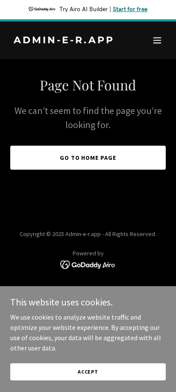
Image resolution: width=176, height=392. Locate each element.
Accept (88, 371)
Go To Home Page (88, 158)
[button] (157, 40)
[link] (65, 40)
